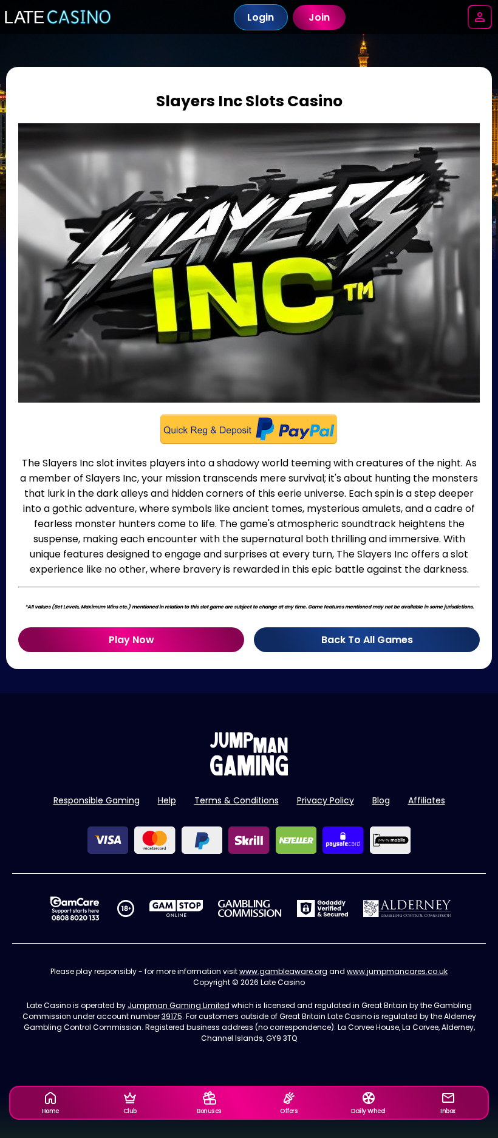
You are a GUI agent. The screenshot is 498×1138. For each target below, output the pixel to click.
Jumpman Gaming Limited (179, 1005)
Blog (381, 800)
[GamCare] (74, 908)
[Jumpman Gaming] (249, 772)
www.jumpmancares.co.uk (397, 971)
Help (167, 800)
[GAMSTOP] (176, 908)
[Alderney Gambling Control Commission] (407, 908)
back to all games (367, 640)
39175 (172, 1016)
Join (319, 17)
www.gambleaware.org (283, 971)
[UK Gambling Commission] (249, 908)
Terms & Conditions (236, 800)
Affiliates (426, 800)
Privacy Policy (325, 800)
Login (260, 17)
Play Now (131, 640)
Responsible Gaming (96, 800)
